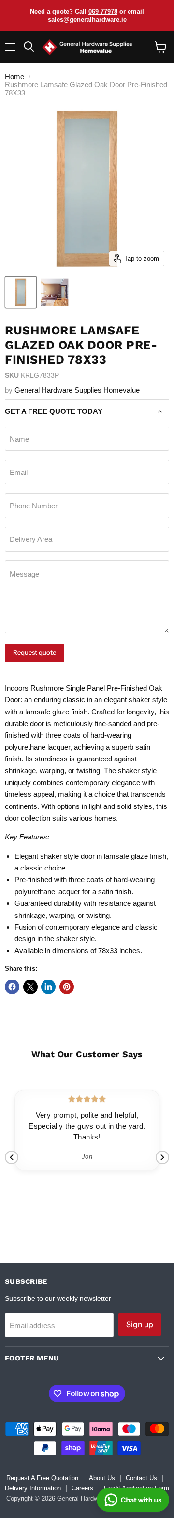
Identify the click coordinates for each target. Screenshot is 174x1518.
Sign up (139, 1324)
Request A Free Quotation (42, 1478)
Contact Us (141, 1478)
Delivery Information (33, 1488)
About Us (102, 1478)
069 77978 (102, 11)
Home (14, 76)
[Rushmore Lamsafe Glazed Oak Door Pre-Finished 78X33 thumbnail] (20, 292)
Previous (11, 1157)
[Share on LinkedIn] (48, 987)
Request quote (34, 652)
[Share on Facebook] (12, 987)
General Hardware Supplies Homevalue (77, 390)
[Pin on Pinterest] (66, 987)
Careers (82, 1488)
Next (162, 1157)
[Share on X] (30, 987)
